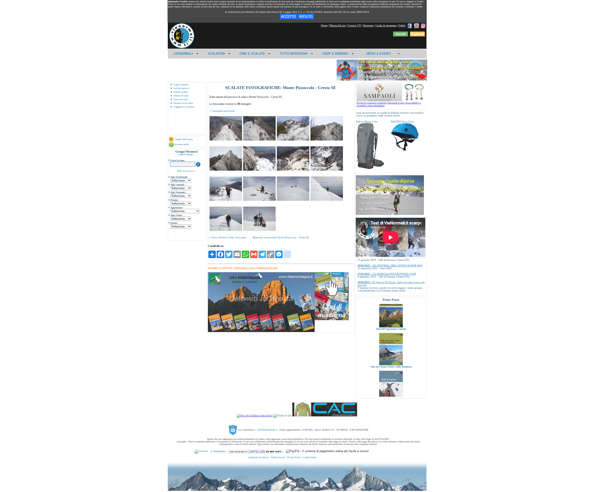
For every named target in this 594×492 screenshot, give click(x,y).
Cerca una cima (181, 99)
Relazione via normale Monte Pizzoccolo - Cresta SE (281, 237)
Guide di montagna (385, 25)
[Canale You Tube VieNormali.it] (416, 25)
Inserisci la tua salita (183, 103)
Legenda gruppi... (186, 154)
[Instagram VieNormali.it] (423, 25)
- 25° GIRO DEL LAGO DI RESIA (383, 289)
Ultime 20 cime (181, 95)
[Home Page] (181, 47)
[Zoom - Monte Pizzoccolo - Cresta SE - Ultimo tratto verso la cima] (226, 230)
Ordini (401, 25)
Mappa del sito (337, 25)
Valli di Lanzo (391, 383)
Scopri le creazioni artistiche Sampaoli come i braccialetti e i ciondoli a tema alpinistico (389, 104)
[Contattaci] (201, 451)
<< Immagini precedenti (222, 110)
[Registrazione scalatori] (417, 35)
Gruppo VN (354, 25)
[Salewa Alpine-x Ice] (370, 168)
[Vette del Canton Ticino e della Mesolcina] (391, 343)
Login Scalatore (181, 84)
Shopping (368, 25)
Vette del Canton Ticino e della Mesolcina (391, 346)
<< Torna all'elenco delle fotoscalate (227, 237)
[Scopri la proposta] (390, 214)
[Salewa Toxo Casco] (405, 149)
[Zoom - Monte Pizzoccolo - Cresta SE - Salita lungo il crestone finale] (226, 199)
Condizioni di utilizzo (258, 457)
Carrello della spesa (183, 139)
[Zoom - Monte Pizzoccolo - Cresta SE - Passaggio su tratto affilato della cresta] (226, 139)
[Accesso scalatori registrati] (400, 35)
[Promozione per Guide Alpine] (382, 79)
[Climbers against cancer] (324, 415)
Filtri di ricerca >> (186, 170)
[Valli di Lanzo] (391, 381)
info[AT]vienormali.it (267, 429)
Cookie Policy (309, 457)
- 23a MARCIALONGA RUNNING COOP (387, 259)
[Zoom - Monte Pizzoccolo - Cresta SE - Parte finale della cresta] (326, 139)
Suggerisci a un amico (184, 106)
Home (324, 25)
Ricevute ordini (181, 144)
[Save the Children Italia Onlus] (255, 415)
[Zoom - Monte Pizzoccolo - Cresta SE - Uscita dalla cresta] (259, 169)
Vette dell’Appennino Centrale (391, 308)
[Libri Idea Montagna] (261, 331)
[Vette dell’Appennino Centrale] (391, 305)
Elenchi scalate (180, 92)
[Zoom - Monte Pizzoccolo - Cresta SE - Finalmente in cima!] (259, 230)
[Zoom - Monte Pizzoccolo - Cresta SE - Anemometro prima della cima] (293, 199)
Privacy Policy (294, 457)
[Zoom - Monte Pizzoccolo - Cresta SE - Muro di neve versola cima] (326, 199)
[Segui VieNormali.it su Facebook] (409, 25)
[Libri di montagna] (332, 319)
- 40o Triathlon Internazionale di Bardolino (387, 281)
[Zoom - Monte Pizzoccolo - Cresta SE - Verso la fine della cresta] (293, 139)
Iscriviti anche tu (181, 88)
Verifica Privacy (278, 457)
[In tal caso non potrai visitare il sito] (306, 18)
